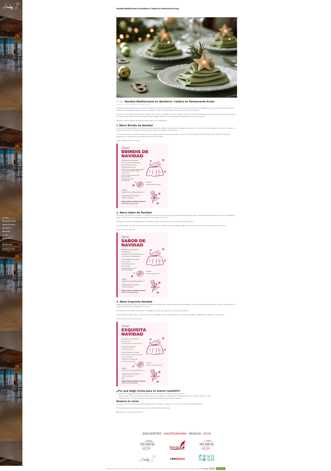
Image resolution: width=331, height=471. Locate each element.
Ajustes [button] (212, 468)
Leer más (205, 468)
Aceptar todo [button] (220, 468)
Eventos (133, 104)
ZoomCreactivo (144, 104)
